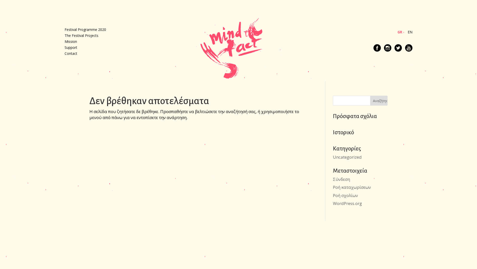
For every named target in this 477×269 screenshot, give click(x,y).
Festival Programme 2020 (85, 30)
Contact (71, 54)
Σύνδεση (341, 179)
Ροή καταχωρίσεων (352, 187)
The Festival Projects (81, 36)
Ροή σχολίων (345, 195)
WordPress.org (347, 203)
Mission (71, 42)
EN (410, 32)
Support (71, 48)
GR (400, 32)
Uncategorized (347, 157)
